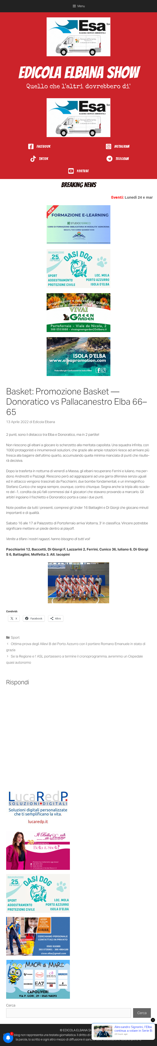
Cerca (10, 1005)
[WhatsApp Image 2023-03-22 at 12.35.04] (38, 807)
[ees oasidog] (38, 893)
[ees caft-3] (78, 224)
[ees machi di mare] (38, 979)
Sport (15, 637)
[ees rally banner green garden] (78, 312)
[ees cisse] (38, 936)
